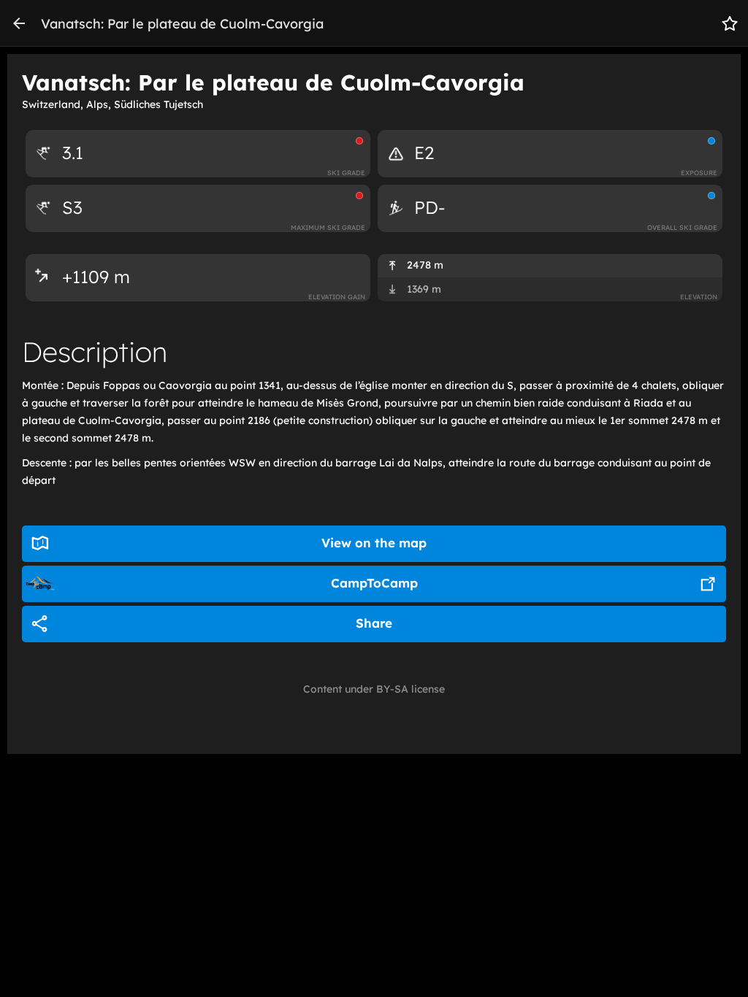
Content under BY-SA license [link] (374, 689)
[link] (19, 23)
